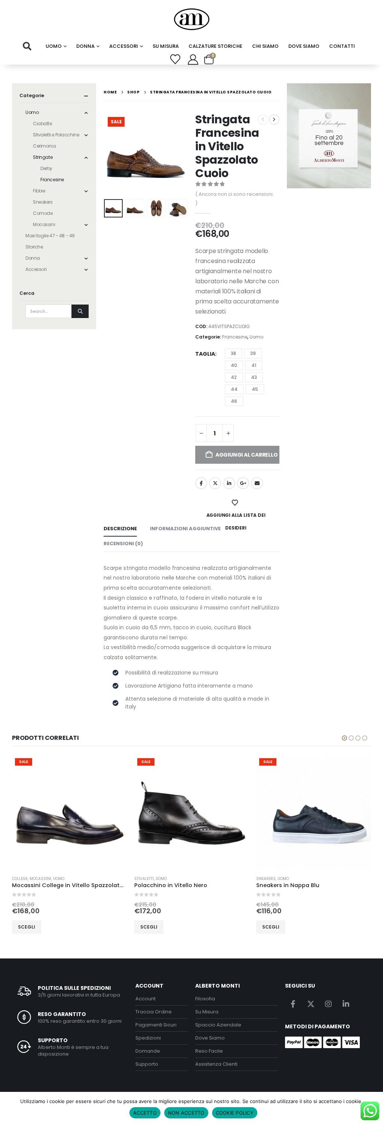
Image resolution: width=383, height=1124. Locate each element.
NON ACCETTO (186, 1113)
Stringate (42, 157)
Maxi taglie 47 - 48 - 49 (50, 235)
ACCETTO (145, 1113)
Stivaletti (22, 878)
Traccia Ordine (153, 1011)
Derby (46, 168)
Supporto (146, 1064)
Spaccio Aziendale (218, 1024)
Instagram (328, 1003)
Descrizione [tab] (120, 528)
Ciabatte (42, 123)
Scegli (27, 927)
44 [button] (234, 389)
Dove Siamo (303, 46)
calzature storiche (215, 46)
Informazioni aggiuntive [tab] (185, 528)
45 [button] (255, 389)
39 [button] (253, 353)
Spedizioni (148, 1037)
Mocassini (44, 224)
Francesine (234, 337)
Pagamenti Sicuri (156, 1024)
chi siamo (265, 46)
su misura (166, 46)
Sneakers (43, 202)
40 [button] (234, 365)
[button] (27, 46)
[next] (274, 119)
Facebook (201, 483)
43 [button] (254, 377)
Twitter (215, 483)
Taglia (205, 354)
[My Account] (193, 59)
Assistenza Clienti (216, 1064)
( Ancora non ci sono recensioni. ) (234, 199)
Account (145, 998)
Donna (85, 46)
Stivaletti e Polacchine (56, 135)
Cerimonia (44, 146)
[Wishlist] (175, 59)
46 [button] (234, 401)
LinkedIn (229, 483)
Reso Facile (209, 1050)
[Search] (80, 311)
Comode (42, 213)
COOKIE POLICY (235, 1113)
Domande (147, 1050)
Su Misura (206, 1011)
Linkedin (345, 1003)
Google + (243, 483)
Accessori (123, 46)
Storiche (34, 247)
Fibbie (39, 191)
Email (257, 483)
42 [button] (234, 377)
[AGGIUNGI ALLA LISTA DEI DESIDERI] (235, 503)
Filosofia (205, 998)
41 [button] (253, 365)
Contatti (342, 46)
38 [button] (233, 353)
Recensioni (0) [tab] (123, 543)
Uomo (54, 46)
